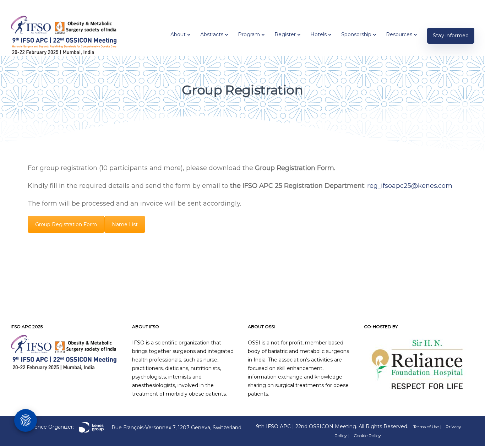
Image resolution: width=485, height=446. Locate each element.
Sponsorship (356, 34)
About (178, 34)
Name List (125, 224)
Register (285, 34)
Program (249, 34)
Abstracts (211, 34)
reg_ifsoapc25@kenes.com (409, 186)
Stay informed (451, 35)
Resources (399, 34)
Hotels (318, 34)
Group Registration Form (66, 224)
